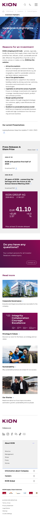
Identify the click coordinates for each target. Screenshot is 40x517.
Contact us (31, 262)
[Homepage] (8, 4)
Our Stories (7, 397)
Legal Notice (6, 508)
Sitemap (4, 511)
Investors (20, 11)
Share (7, 457)
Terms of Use (6, 503)
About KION (10, 443)
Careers (8, 476)
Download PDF (10, 168)
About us (7, 451)
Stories (7, 463)
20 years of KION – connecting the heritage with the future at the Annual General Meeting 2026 (19, 181)
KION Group (9, 11)
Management (9, 454)
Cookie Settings (7, 513)
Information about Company (17, 471)
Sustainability (8, 367)
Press (7, 460)
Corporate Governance (12, 301)
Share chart (31, 150)
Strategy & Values (10, 334)
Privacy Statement (7, 505)
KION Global (10, 481)
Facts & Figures (32, 11)
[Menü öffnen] (35, 4)
